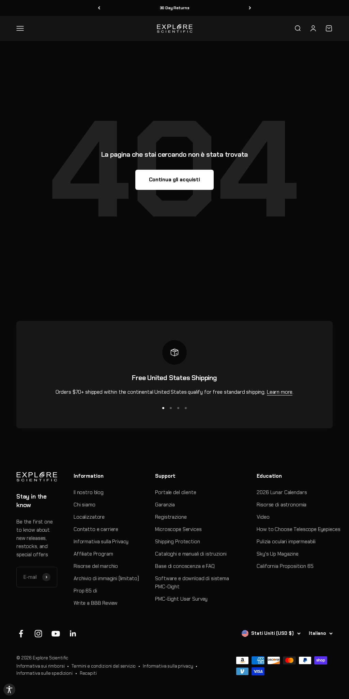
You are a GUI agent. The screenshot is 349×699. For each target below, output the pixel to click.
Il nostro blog (89, 492)
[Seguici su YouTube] (55, 633)
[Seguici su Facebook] (21, 633)
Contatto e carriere (96, 529)
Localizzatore (89, 517)
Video (263, 517)
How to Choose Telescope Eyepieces (298, 529)
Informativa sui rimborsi (40, 666)
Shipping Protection (177, 541)
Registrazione (170, 517)
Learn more (280, 392)
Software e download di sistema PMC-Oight (192, 582)
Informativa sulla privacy (168, 666)
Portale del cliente (175, 492)
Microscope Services (178, 529)
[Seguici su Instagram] (38, 633)
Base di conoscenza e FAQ (184, 566)
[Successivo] (250, 8)
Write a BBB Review (96, 603)
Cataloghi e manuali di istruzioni (190, 553)
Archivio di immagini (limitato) (106, 578)
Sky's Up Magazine (277, 553)
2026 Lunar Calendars (282, 492)
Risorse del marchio (96, 566)
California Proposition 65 (285, 566)
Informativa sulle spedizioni (44, 673)
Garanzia (165, 504)
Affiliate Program (93, 553)
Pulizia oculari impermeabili (286, 541)
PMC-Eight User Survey (181, 599)
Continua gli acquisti (174, 179)
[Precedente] (99, 8)
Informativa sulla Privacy (101, 541)
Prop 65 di (85, 590)
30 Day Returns (174, 7)
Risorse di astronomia (281, 504)
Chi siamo (84, 504)
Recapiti (88, 673)
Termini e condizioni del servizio (104, 666)
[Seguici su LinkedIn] (73, 633)
